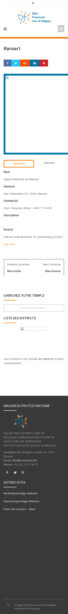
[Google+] (25, 63)
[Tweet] (15, 63)
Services (49, 163)
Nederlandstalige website (21, 493)
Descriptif (19, 163)
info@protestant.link (24, 460)
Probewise (34, 608)
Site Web (9, 244)
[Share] (8, 63)
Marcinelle (14, 271)
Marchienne (53, 271)
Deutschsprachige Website (21, 501)
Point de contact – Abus (19, 509)
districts (49, 359)
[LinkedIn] (35, 63)
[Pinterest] (44, 63)
